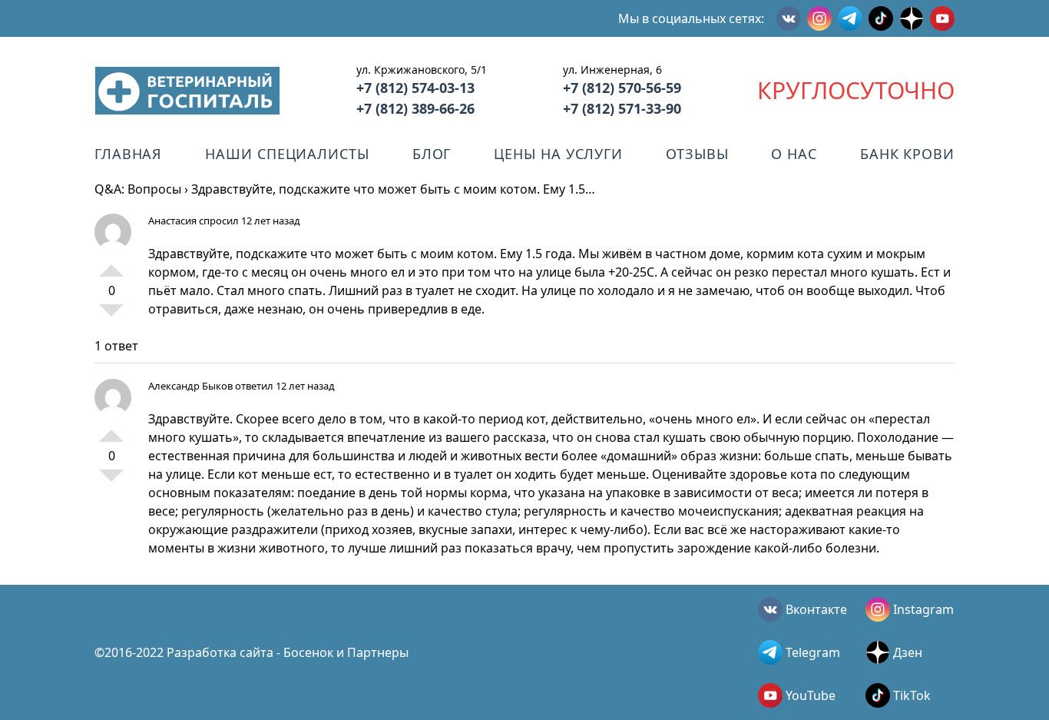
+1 (111, 264)
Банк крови (907, 153)
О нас (794, 153)
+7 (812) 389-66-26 (415, 108)
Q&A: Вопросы (137, 189)
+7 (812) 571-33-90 (622, 108)
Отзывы (697, 153)
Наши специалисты (287, 153)
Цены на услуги (558, 153)
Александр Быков (190, 386)
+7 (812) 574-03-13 (415, 87)
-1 (111, 316)
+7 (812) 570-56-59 (622, 87)
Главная (128, 153)
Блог (432, 153)
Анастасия (172, 220)
